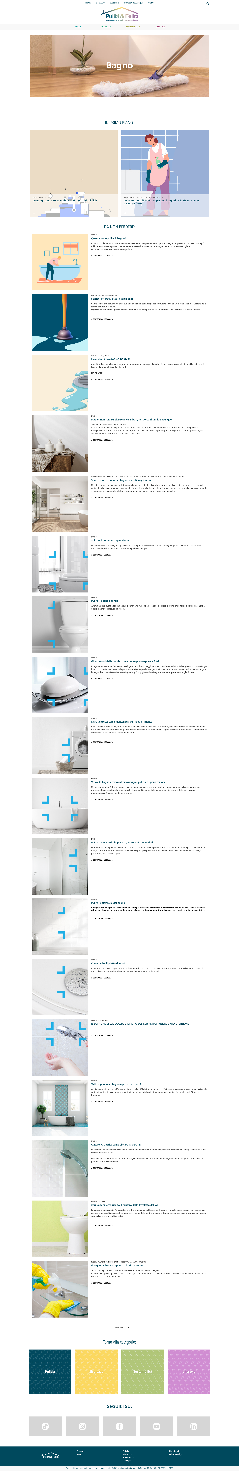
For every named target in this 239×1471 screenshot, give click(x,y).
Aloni (136, 476)
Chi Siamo (100, 3)
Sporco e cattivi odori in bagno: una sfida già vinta (121, 480)
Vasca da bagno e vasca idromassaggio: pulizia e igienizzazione (128, 782)
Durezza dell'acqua (133, 3)
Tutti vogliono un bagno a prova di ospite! (116, 1084)
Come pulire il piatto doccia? (108, 963)
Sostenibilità (133, 27)
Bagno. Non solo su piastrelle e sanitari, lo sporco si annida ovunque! (132, 420)
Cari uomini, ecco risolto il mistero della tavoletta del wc (124, 1205)
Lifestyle (160, 27)
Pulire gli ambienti (98, 476)
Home (88, 3)
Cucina (35, 198)
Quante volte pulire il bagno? (108, 238)
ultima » (128, 1327)
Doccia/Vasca (119, 476)
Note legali (174, 1451)
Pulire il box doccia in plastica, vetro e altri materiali (122, 843)
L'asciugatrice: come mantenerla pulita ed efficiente (121, 722)
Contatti (80, 1451)
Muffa (132, 198)
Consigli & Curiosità (177, 476)
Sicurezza (106, 27)
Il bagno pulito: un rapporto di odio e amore (117, 1266)
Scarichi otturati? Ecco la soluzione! (112, 299)
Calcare (139, 198)
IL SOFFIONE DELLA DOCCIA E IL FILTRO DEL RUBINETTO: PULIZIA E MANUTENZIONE (140, 1024)
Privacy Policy (175, 1455)
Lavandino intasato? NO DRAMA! (110, 359)
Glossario (114, 3)
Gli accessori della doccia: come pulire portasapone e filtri (125, 661)
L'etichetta (158, 198)
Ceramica (101, 1201)
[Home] (119, 14)
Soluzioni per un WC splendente (110, 540)
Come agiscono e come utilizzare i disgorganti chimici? (65, 201)
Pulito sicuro (148, 198)
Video (151, 3)
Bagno (41, 198)
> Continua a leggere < (51, 213)
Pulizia (78, 27)
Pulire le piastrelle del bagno (108, 903)
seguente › (119, 1327)
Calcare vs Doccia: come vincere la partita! (116, 1145)
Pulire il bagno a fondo (104, 601)
